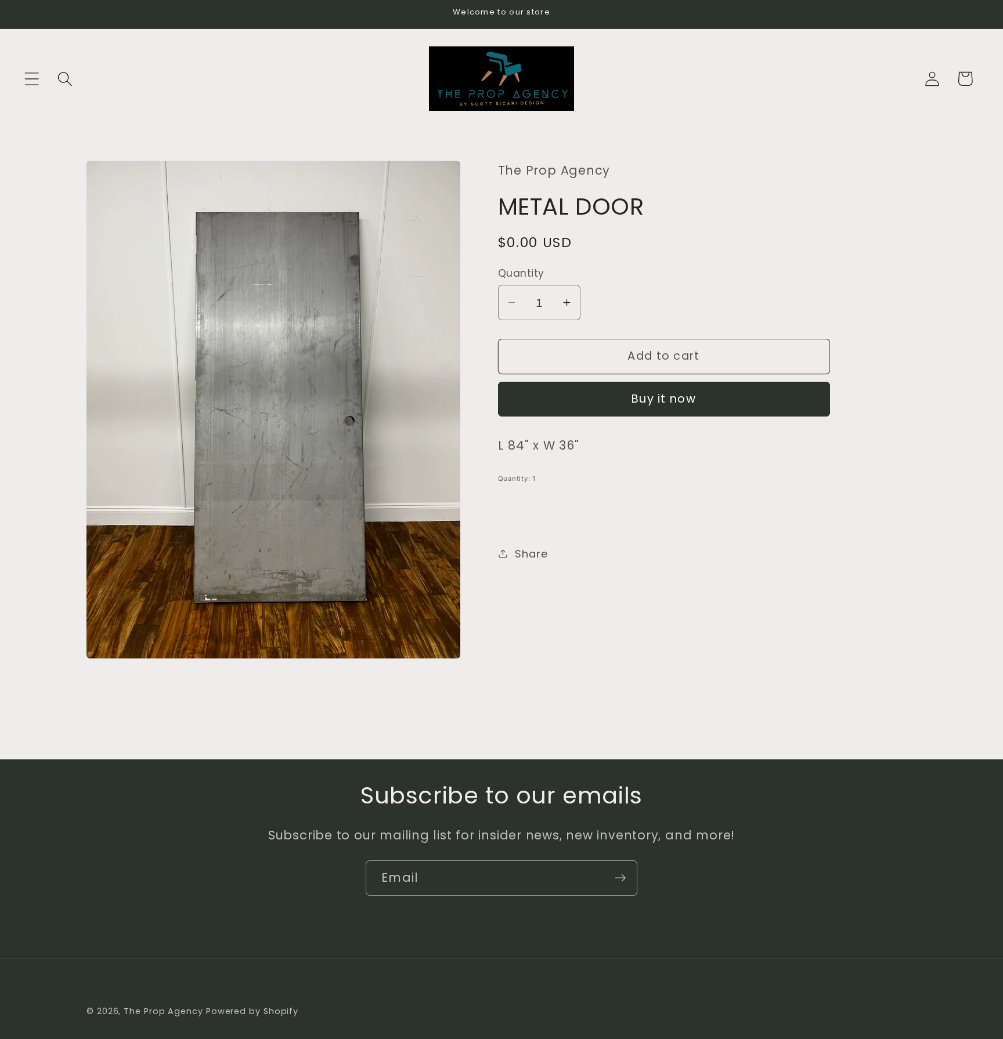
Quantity (521, 273)
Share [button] (531, 553)
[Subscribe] (620, 878)
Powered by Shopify (252, 1011)
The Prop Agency (165, 1011)
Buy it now (664, 399)
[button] (31, 78)
